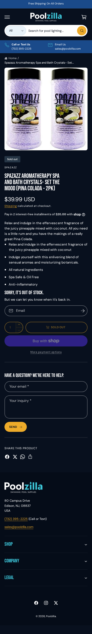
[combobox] (57, 30)
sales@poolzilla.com (18, 527)
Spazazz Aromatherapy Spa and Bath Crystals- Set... (39, 62)
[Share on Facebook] (7, 456)
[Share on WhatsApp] (22, 456)
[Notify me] (83, 310)
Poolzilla (51, 616)
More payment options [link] (46, 352)
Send (13, 427)
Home (12, 58)
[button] (7, 17)
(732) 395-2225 (16, 519)
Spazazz (10, 167)
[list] (46, 46)
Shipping (10, 206)
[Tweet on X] (15, 456)
